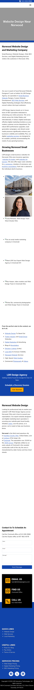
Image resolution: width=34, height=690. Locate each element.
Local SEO (8, 352)
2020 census (9, 443)
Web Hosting (18, 358)
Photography (17, 361)
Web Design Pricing (10, 664)
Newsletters (15, 345)
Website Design (10, 333)
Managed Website (11, 355)
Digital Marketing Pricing (12, 666)
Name (3, 541)
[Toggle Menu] (30, 5)
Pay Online (7, 650)
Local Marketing (9, 636)
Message (4, 555)
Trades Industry (10, 337)
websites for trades (8, 159)
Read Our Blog (9, 648)
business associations (9, 167)
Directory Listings (11, 349)
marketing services (13, 136)
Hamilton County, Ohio (11, 436)
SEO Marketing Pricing (11, 668)
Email (4, 548)
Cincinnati (7, 440)
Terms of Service (9, 652)
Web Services (8, 634)
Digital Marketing (10, 342)
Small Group (23, 337)
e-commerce (8, 164)
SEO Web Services (18, 100)
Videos (26, 361)
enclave (6, 438)
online (10, 424)
